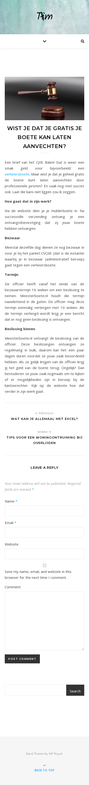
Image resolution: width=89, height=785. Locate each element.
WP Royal (55, 753)
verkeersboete (17, 174)
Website (12, 544)
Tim (44, 17)
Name (11, 501)
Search (75, 691)
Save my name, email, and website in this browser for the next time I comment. (38, 574)
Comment (13, 586)
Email (10, 522)
